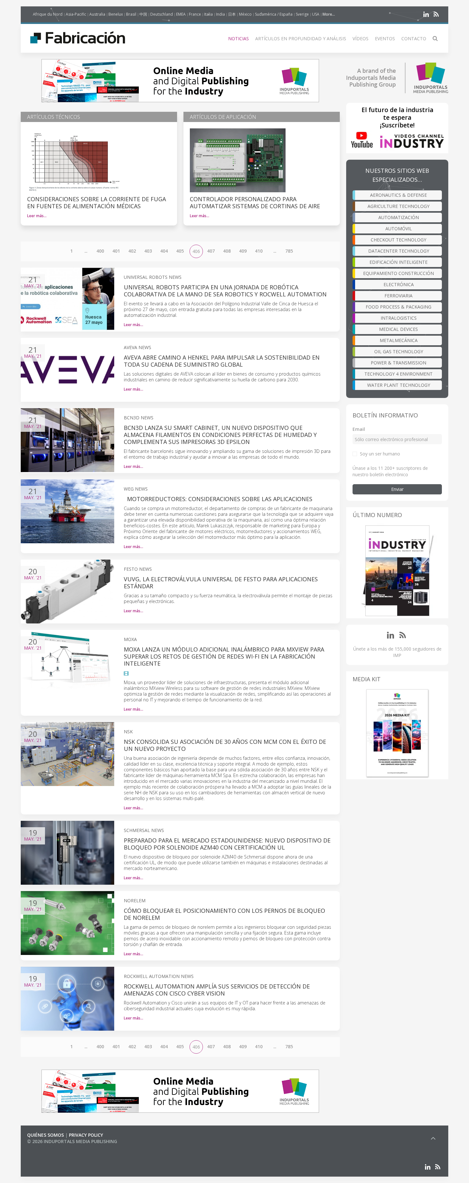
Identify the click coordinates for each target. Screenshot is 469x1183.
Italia (208, 14)
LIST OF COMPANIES (49, 1148)
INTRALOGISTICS (399, 318)
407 (211, 251)
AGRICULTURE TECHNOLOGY (398, 206)
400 (100, 251)
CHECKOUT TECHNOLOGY (398, 240)
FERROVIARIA (398, 296)
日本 (232, 14)
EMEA (181, 14)
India (220, 14)
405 (180, 251)
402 (132, 251)
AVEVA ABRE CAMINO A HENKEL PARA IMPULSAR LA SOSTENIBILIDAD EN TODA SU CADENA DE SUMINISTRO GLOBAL (222, 361)
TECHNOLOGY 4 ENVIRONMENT (398, 374)
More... (329, 14)
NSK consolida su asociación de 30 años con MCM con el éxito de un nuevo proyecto (225, 745)
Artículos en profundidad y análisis (300, 38)
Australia (97, 14)
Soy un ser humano (380, 454)
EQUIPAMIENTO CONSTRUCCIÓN (398, 273)
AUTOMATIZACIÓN (398, 217)
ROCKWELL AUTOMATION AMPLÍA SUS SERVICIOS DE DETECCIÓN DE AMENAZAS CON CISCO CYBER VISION (217, 989)
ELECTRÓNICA (398, 284)
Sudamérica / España (274, 14)
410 (259, 251)
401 (116, 251)
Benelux (115, 14)
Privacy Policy (86, 1135)
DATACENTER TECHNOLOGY (398, 251)
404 (164, 251)
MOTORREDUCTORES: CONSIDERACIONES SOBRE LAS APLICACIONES (218, 499)
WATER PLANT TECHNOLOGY (398, 385)
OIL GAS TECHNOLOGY (398, 351)
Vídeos (360, 38)
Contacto (413, 38)
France (195, 14)
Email (359, 429)
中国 (143, 14)
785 (289, 251)
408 (227, 251)
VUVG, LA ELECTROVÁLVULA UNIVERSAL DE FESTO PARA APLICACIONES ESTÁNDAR (221, 582)
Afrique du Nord (48, 14)
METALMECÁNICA (399, 340)
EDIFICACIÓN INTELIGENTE (398, 262)
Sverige (302, 14)
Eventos (385, 38)
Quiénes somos (45, 1135)
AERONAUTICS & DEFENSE (398, 195)
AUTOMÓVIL (398, 228)
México (245, 14)
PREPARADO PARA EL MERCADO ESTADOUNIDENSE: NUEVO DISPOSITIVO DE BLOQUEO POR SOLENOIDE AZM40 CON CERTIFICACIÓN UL (227, 843)
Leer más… (37, 215)
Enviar (397, 489)
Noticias (238, 38)
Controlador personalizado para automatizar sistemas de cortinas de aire (255, 202)
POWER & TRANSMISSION (398, 363)
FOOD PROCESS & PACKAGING (398, 307)
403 (148, 251)
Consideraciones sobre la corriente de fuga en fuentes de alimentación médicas (96, 202)
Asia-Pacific (76, 14)
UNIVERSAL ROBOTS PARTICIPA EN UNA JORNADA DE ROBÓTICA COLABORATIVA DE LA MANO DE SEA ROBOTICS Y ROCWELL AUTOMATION (225, 290)
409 (243, 251)
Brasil (131, 14)
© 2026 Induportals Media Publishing (72, 1141)
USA (315, 14)
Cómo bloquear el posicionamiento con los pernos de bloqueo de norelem (224, 914)
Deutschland (161, 14)
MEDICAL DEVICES (398, 329)
